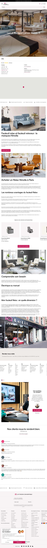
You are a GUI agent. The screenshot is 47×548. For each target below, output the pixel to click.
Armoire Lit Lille (33, 534)
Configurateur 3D (24, 526)
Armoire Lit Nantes (34, 533)
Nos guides (13, 516)
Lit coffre (2, 516)
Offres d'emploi (13, 527)
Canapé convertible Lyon (35, 518)
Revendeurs (13, 523)
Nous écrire (37, 412)
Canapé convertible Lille (35, 517)
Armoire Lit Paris (34, 528)
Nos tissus (12, 514)
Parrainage (23, 530)
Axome (26, 543)
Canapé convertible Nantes (34, 525)
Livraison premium (24, 516)
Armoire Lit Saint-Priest (35, 536)
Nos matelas (13, 515)
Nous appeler (38, 410)
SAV (22, 520)
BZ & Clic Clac (3, 514)
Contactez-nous (23, 512)
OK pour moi (19, 542)
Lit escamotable (3, 515)
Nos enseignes (13, 512)
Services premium (24, 523)
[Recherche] (44, 7)
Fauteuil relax (3, 520)
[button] (2, 4)
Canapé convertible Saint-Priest (34, 521)
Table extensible (3, 518)
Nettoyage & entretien (24, 522)
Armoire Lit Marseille (34, 532)
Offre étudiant (13, 526)
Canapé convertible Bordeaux (34, 516)
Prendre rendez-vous (6, 150)
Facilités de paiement (24, 519)
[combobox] (23, 7)
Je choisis (7, 542)
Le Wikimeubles (13, 520)
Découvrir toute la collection (23, 246)
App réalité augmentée (25, 527)
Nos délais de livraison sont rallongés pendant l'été (23, 0)
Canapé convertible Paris (34, 513)
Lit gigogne (3, 519)
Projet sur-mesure (24, 524)
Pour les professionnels (5, 523)
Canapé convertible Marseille (34, 523)
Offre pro (12, 524)
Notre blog (12, 518)
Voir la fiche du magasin (23, 433)
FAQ (12, 522)
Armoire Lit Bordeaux (34, 529)
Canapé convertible (4, 512)
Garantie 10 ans (23, 518)
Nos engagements (14, 519)
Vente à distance (23, 514)
